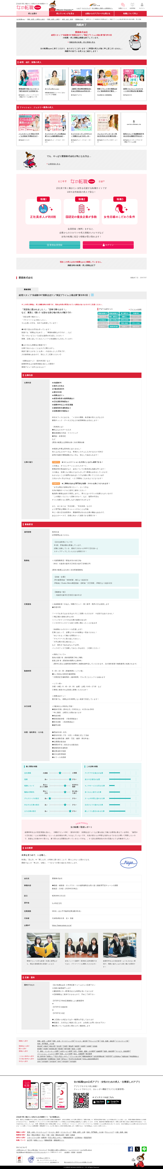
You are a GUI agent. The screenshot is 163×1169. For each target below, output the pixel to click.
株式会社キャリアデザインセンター (36, 1152)
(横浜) (38, 1135)
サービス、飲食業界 (123, 1051)
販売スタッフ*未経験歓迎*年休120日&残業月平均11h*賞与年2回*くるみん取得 (133, 135)
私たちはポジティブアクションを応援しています (78, 1162)
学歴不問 (109, 1056)
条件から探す (20, 1137)
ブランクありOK (75, 1056)
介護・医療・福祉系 (107, 1041)
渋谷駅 (45, 1049)
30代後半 (73, 1061)
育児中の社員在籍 (75, 1059)
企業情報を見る (54, 164)
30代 (59, 1061)
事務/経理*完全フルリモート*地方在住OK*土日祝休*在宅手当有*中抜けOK (29, 90)
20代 (39, 1061)
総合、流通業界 (79, 1054)
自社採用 (79, 1152)
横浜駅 (60, 1049)
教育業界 (89, 1054)
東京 (28, 1135)
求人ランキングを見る (65, 13)
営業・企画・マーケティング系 (63, 1041)
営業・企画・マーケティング (37, 1132)
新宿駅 (39, 1049)
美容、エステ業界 (66, 1054)
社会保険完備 (41, 1059)
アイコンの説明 (135, 309)
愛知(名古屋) (60, 1135)
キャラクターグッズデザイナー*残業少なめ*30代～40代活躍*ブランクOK (81, 135)
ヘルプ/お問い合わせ (86, 1150)
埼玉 (43, 1135)
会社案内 (67, 1152)
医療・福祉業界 (109, 1051)
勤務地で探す (20, 1135)
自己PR (29, 1140)
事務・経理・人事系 (44, 1041)
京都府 (89, 1046)
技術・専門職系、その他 (45, 1044)
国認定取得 (88, 1137)
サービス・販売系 (81, 1041)
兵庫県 (83, 1046)
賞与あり (64, 1059)
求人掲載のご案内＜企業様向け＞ (102, 8)
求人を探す (32, 13)
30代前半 (65, 1061)
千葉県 (65, 1046)
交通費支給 (52, 1059)
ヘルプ (79, 8)
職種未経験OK (87, 1056)
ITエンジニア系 (94, 1041)
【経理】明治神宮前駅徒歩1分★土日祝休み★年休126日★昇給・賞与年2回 (81, 90)
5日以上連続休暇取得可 (91, 1059)
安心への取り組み (33, 1150)
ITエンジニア (109, 1132)
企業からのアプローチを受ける (97, 13)
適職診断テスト (59, 1140)
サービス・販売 (53, 1132)
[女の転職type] (20, 1152)
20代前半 (53, 1061)
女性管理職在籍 (99, 1056)
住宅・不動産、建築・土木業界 (84, 1051)
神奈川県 (52, 1046)
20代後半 (45, 1061)
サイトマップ (86, 8)
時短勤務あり (134, 1056)
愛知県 (71, 1046)
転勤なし (50, 1056)
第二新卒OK (41, 1056)
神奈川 (34, 1135)
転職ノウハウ (20, 1140)
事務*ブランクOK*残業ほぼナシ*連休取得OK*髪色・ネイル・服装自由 (107, 90)
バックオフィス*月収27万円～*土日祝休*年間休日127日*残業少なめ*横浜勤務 (29, 135)
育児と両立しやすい (61, 1056)
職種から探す (20, 1132)
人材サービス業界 (66, 1051)
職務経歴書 (48, 1140)
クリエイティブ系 (122, 1041)
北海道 (95, 1046)
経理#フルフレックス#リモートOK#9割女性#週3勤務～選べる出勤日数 (133, 90)
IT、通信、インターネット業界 (47, 1051)
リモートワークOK (33, 1137)
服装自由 (125, 1056)
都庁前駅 (67, 1049)
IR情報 (73, 1152)
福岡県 (77, 1046)
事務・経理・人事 (79, 1132)
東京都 (39, 1046)
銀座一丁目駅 (76, 1049)
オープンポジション (52, 89)
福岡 (67, 1135)
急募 (58, 1059)
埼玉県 (59, 1046)
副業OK (44, 1137)
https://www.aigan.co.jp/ (61, 925)
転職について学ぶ (130, 13)
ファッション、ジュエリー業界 (48, 1054)
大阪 (52, 1135)
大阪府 (45, 1046)
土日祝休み (117, 1056)
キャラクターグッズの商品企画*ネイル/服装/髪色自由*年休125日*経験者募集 (55, 135)
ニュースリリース (74, 1150)
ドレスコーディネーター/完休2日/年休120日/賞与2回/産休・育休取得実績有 (107, 135)
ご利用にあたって (21, 1150)
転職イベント (38, 1140)
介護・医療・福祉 (121, 1132)
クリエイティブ (66, 1132)
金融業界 (99, 1051)
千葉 (47, 1135)
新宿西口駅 (53, 1049)
